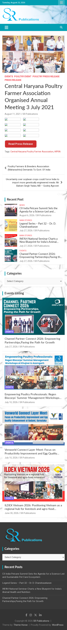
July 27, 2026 (25, 230)
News (22, 205)
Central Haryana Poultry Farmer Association (31, 151)
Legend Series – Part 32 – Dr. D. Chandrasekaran (27, 583)
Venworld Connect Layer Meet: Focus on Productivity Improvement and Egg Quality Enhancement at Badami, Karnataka (31, 454)
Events (9, 76)
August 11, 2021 (13, 114)
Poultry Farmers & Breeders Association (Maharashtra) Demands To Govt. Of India (29, 168)
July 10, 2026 (11, 402)
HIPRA (57, 151)
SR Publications (30, 114)
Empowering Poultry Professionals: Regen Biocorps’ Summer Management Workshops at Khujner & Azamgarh (32, 398)
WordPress (57, 624)
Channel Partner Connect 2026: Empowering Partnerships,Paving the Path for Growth (40, 257)
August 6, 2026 (26, 215)
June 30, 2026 (12, 513)
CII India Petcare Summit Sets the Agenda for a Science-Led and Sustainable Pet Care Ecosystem (38, 211)
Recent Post (15, 199)
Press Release (13, 80)
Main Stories (25, 220)
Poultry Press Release (46, 76)
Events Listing (14, 293)
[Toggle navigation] (6, 27)
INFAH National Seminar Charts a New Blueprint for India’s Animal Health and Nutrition (38, 242)
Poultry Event (22, 76)
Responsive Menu (61, 2)
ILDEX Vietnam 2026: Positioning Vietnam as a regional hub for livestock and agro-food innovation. (33, 509)
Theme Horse (21, 624)
